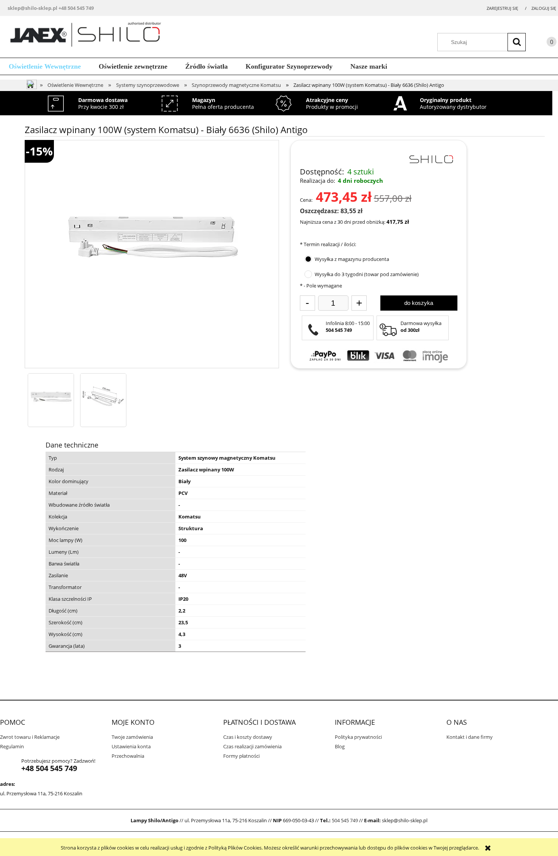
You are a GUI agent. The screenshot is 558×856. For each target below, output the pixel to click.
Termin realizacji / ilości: (328, 244)
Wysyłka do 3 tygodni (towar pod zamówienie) (367, 274)
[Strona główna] (88, 36)
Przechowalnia (128, 755)
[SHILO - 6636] (51, 396)
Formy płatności (241, 755)
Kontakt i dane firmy (469, 736)
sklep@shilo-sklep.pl (32, 8)
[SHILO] (430, 158)
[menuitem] (45, 66)
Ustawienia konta (131, 746)
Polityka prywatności (358, 736)
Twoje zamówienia (132, 736)
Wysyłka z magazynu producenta (352, 259)
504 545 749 (345, 820)
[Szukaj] (517, 42)
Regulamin (12, 746)
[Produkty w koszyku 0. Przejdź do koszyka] (543, 43)
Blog (340, 746)
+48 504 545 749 (76, 8)
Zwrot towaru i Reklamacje (30, 736)
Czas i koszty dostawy (247, 736)
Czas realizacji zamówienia (252, 746)
